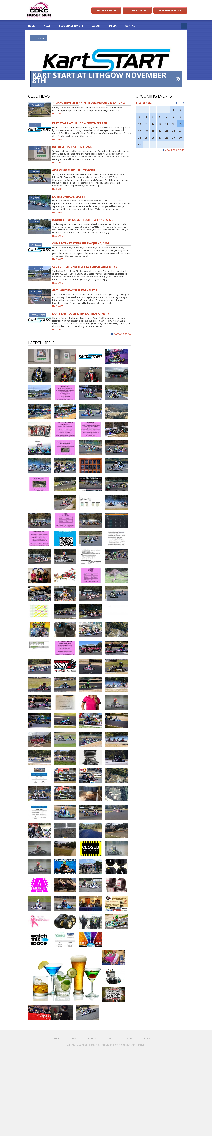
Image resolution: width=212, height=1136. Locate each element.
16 (180, 123)
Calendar (92, 1038)
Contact (131, 25)
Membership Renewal (170, 10)
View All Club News (122, 334)
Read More (57, 113)
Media (113, 25)
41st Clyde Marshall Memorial (74, 170)
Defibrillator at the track (72, 147)
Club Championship (71, 25)
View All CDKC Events (174, 150)
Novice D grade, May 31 (68, 196)
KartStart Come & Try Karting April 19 (80, 313)
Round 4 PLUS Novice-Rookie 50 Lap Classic (82, 220)
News (47, 25)
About (96, 25)
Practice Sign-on (106, 10)
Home (31, 25)
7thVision (140, 1045)
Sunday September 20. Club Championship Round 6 (88, 103)
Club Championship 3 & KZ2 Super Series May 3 (84, 267)
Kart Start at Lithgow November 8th (99, 77)
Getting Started (137, 10)
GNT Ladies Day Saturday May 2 (74, 290)
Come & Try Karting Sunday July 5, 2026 (80, 243)
